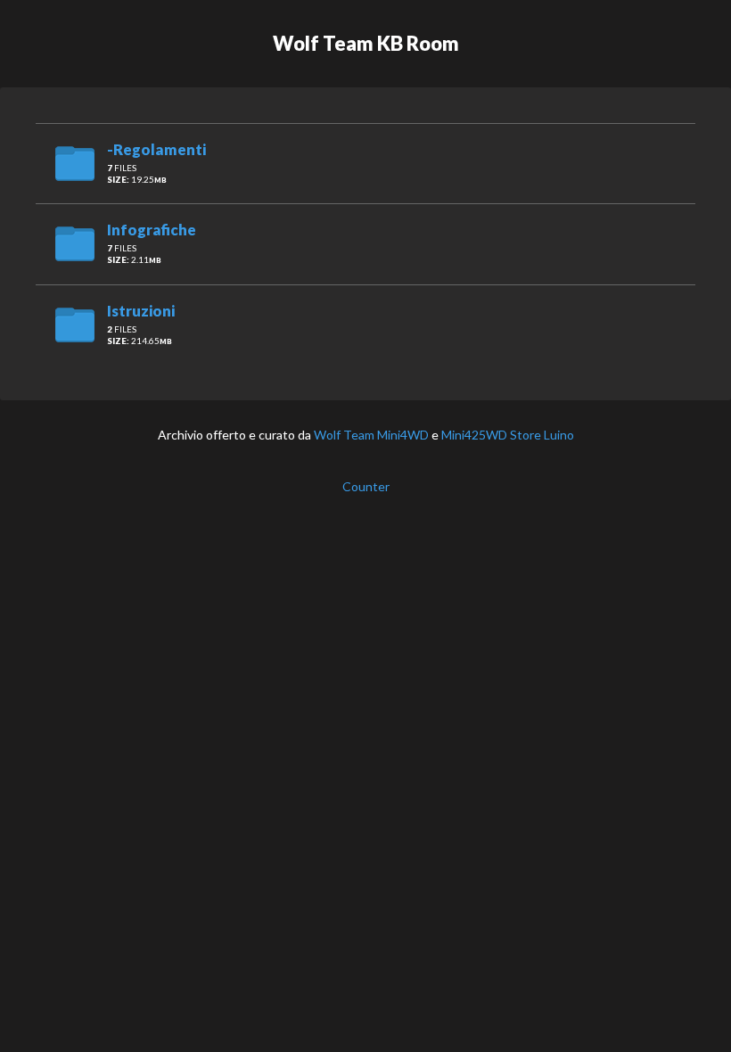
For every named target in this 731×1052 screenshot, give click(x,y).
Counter (366, 486)
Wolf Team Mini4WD (371, 434)
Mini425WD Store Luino (507, 434)
